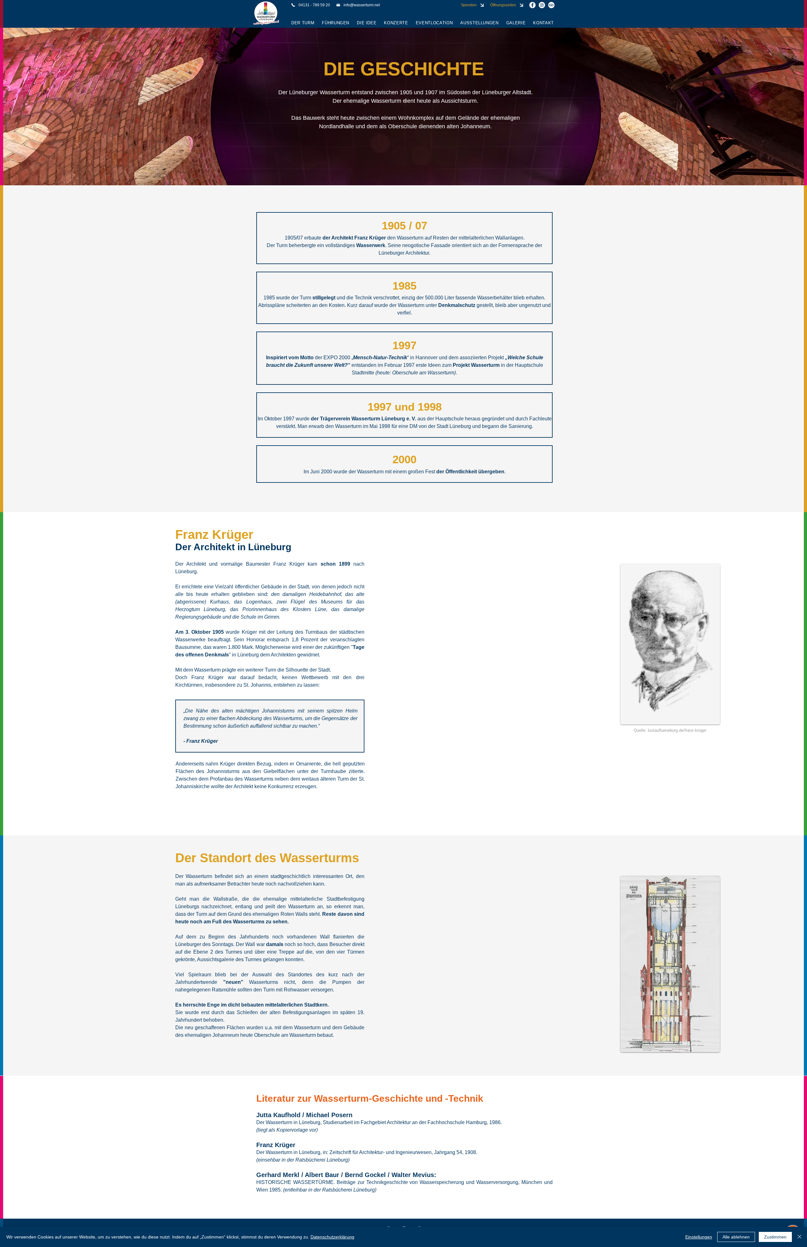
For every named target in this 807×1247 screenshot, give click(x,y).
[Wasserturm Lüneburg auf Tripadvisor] (551, 5)
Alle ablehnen (736, 1236)
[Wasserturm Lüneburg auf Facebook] (532, 5)
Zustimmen (775, 1236)
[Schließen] (799, 1237)
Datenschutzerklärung (332, 1236)
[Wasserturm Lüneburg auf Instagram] (542, 5)
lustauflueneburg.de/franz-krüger (677, 730)
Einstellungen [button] (698, 1236)
